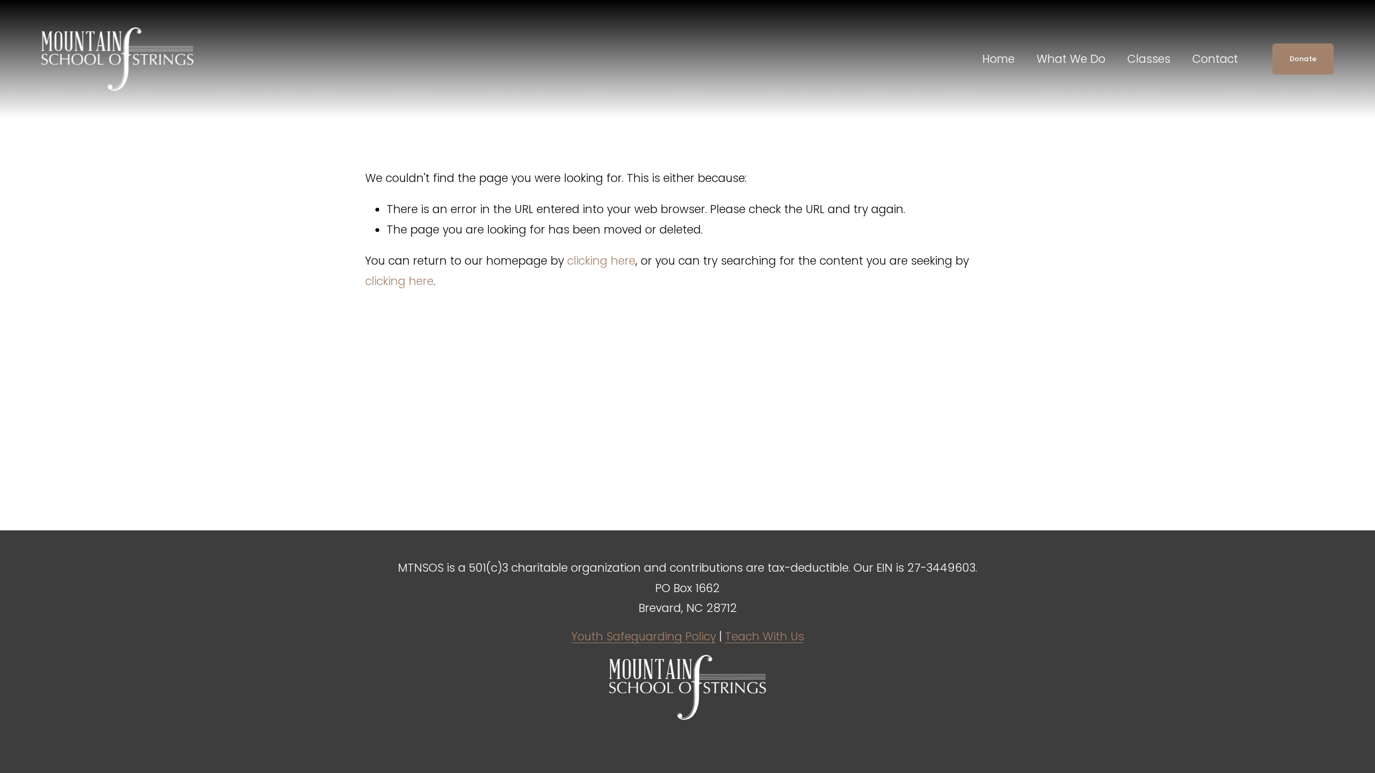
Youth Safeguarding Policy (643, 636)
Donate (1303, 59)
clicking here (601, 260)
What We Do (1071, 59)
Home (998, 59)
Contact (1215, 59)
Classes (1148, 59)
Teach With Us (764, 636)
